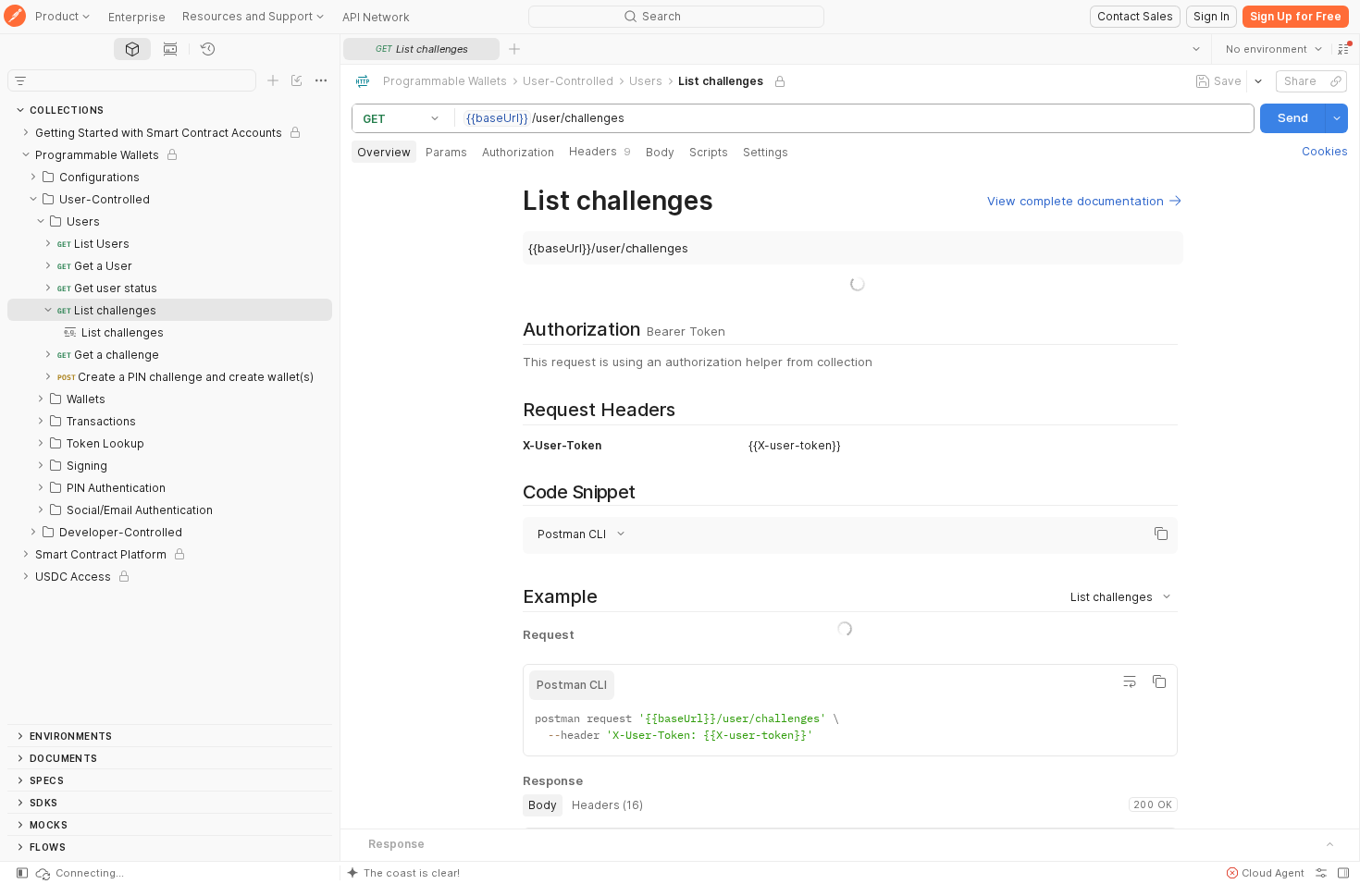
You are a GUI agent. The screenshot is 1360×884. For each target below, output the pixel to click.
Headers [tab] (600, 151)
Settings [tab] (765, 152)
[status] (78, 873)
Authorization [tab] (518, 152)
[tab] (132, 49)
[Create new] (273, 80)
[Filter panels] (20, 80)
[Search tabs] (1196, 49)
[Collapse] (26, 154)
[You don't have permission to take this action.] (514, 49)
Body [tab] (660, 152)
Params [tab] (446, 152)
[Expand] (26, 132)
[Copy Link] (1336, 81)
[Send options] (1337, 118)
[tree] (169, 422)
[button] (1343, 49)
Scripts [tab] (708, 152)
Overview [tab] (384, 152)
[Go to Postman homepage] (15, 17)
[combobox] (1274, 49)
